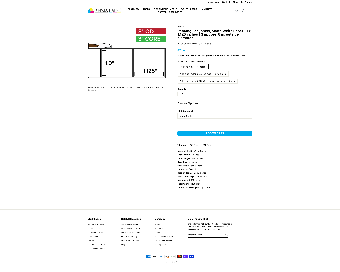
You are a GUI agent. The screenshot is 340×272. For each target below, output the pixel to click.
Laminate (206, 9)
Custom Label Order (170, 12)
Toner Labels (189, 9)
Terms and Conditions (164, 241)
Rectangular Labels (96, 224)
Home (179, 26)
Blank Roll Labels (139, 9)
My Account (214, 2)
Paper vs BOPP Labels (130, 228)
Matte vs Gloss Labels (130, 232)
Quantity (181, 89)
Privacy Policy (161, 244)
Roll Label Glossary (129, 236)
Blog (123, 244)
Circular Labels (94, 228)
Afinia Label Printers (242, 2)
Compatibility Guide (129, 224)
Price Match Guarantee (131, 241)
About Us (159, 228)
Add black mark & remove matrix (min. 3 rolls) (203, 74)
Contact (226, 2)
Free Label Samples (96, 249)
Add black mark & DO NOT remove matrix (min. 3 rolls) (207, 81)
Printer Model (185, 111)
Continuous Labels (165, 9)
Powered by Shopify (170, 262)
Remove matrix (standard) (193, 66)
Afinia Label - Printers (164, 236)
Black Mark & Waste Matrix (191, 61)
